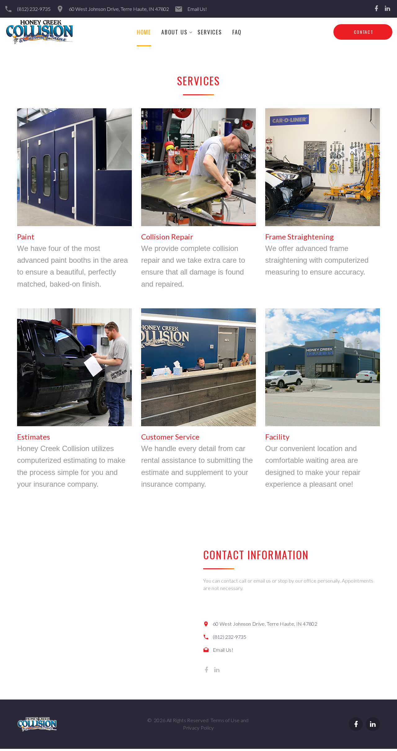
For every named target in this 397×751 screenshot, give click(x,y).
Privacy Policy (198, 728)
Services (210, 32)
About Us (174, 32)
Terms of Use (225, 720)
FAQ (237, 32)
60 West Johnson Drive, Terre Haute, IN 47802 (119, 9)
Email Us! (197, 9)
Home (144, 32)
